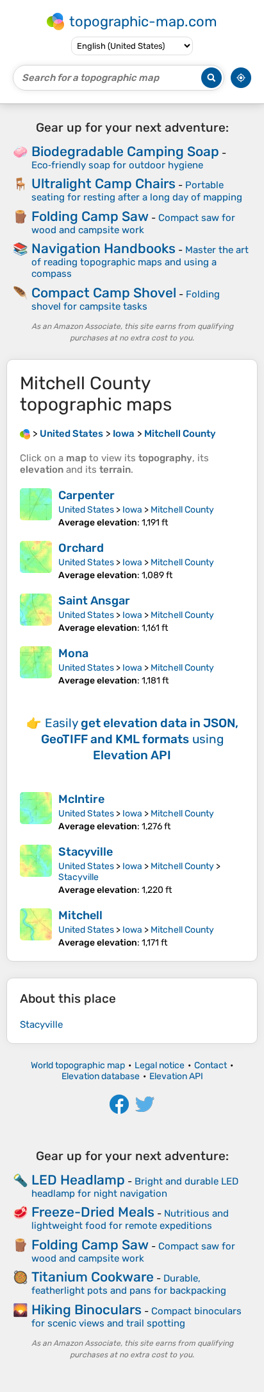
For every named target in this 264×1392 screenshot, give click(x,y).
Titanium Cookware (92, 1277)
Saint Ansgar (94, 601)
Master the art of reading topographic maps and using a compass (140, 261)
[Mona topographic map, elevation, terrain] (36, 666)
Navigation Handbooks (103, 248)
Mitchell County (182, 509)
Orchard (81, 548)
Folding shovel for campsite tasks (125, 300)
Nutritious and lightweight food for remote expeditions (130, 1219)
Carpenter (86, 495)
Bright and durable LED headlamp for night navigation (134, 1187)
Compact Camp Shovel (103, 293)
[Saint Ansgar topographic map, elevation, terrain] (36, 613)
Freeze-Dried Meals (92, 1212)
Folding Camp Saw (90, 216)
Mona (73, 653)
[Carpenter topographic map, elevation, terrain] (36, 508)
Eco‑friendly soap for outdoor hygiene (117, 165)
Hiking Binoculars (86, 1309)
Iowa (132, 509)
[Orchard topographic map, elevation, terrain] (36, 561)
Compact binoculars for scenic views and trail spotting (136, 1317)
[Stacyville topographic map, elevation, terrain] (36, 870)
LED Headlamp (78, 1180)
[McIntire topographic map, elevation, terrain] (36, 812)
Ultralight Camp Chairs (103, 183)
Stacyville (85, 852)
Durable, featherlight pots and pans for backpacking (128, 1284)
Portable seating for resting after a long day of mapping (136, 191)
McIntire (81, 799)
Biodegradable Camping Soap (125, 151)
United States (86, 509)
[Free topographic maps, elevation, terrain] (25, 433)
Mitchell (80, 915)
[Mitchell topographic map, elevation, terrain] (36, 928)
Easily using (139, 739)
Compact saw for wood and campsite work (133, 224)
